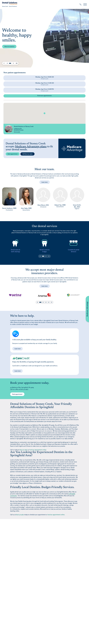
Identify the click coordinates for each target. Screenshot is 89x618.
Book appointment (13, 154)
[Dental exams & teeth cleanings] (15, 243)
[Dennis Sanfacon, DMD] (9, 197)
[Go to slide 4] (46, 256)
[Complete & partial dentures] (74, 243)
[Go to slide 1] (7, 63)
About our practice (9, 46)
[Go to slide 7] (46, 302)
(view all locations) (13, 6)
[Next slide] (13, 63)
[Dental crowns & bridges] (44, 243)
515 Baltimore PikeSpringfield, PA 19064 (23, 129)
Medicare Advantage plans (31, 146)
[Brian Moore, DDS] (43, 195)
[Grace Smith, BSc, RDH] (77, 195)
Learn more (44, 182)
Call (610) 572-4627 (27, 154)
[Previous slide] (4, 63)
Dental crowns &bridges (44, 250)
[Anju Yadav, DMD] (26, 197)
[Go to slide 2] (10, 63)
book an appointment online (37, 450)
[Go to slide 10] (49, 302)
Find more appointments (44, 95)
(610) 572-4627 (17, 131)
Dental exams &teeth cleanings (15, 250)
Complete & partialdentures (73, 250)
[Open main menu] (85, 4)
